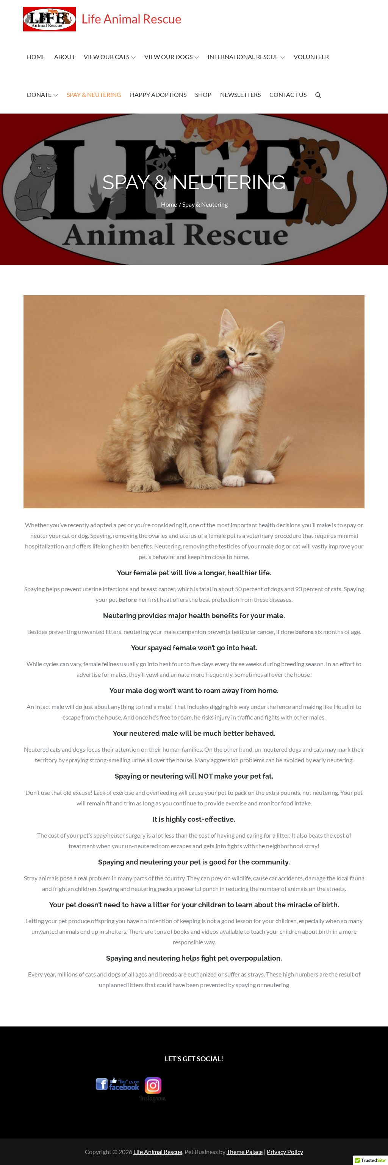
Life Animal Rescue (131, 18)
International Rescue (243, 56)
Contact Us (288, 94)
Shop (203, 94)
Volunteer (311, 56)
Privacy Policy (285, 1151)
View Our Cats (106, 56)
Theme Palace (245, 1151)
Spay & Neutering (94, 94)
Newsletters (240, 94)
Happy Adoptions (158, 94)
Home (36, 56)
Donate (39, 94)
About (64, 56)
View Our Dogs (168, 56)
